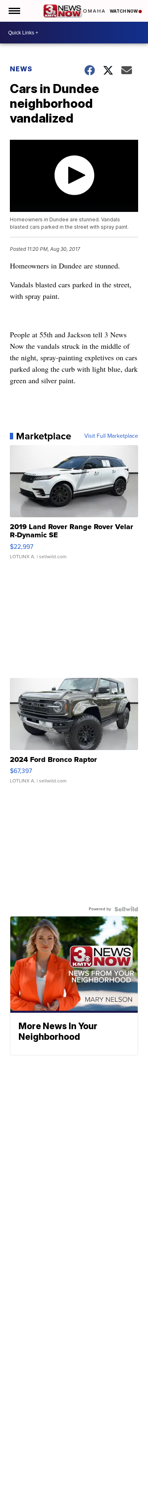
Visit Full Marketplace (111, 436)
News (21, 69)
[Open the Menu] (13, 11)
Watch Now (124, 11)
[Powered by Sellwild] (126, 909)
